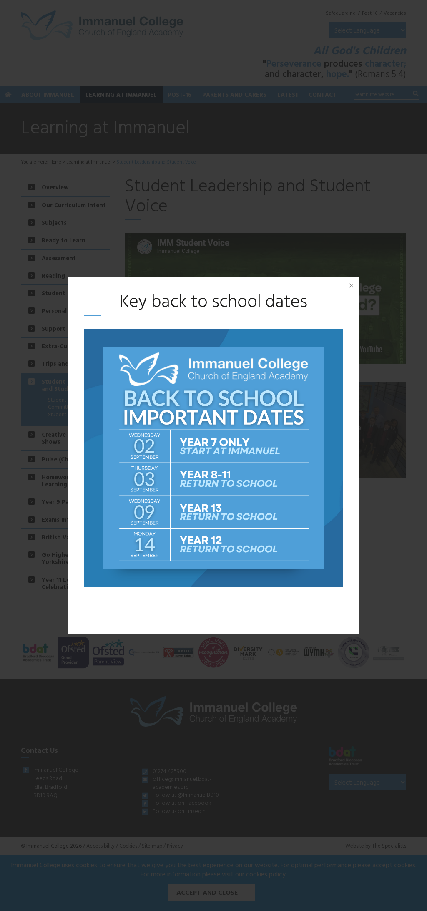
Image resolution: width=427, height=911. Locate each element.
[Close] (351, 285)
